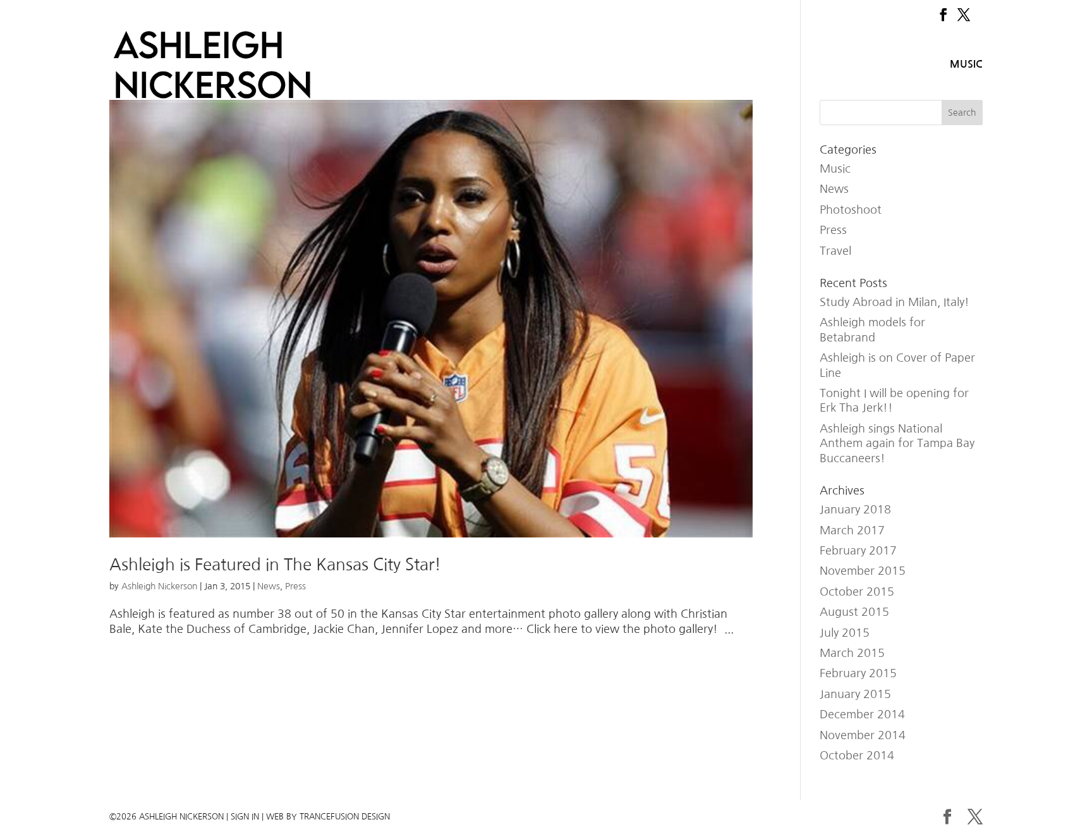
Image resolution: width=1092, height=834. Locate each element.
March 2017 (852, 530)
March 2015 (852, 653)
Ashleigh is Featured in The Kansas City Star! (275, 564)
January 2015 (855, 694)
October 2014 (857, 755)
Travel (835, 251)
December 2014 (862, 714)
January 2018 (855, 509)
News (268, 586)
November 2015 (863, 571)
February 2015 (858, 673)
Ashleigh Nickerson (159, 586)
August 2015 (854, 612)
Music (966, 64)
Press (295, 586)
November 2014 (863, 735)
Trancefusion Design (345, 817)
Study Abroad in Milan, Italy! (894, 302)
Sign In (245, 817)
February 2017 (858, 550)
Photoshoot (851, 210)
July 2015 (845, 633)
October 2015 (857, 592)
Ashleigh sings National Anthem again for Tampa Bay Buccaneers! (897, 443)
